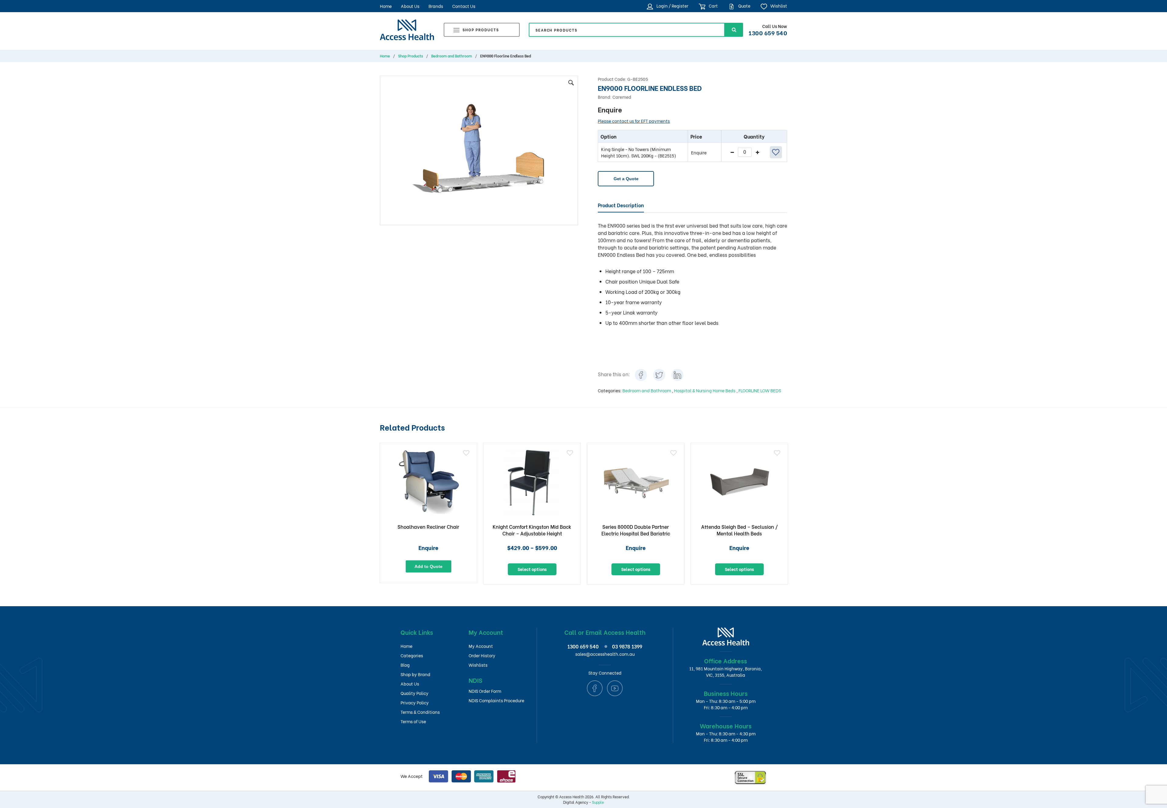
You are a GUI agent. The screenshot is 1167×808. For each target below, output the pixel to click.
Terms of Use (413, 721)
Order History (482, 655)
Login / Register (672, 5)
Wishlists (478, 665)
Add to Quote (428, 566)
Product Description (621, 204)
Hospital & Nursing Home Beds (705, 390)
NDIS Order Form (485, 691)
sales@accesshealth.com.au (605, 654)
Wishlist (778, 5)
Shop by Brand (415, 674)
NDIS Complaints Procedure (496, 700)
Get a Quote (626, 178)
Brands (436, 6)
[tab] (621, 205)
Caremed (621, 97)
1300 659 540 (768, 32)
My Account (481, 646)
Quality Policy (415, 693)
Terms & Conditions (420, 712)
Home (386, 6)
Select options (532, 569)
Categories (412, 655)
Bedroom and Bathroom (451, 56)
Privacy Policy (415, 702)
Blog (405, 665)
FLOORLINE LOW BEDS (759, 390)
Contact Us (463, 6)
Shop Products (481, 29)
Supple (598, 802)
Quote (743, 5)
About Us (410, 6)
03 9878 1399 (627, 646)
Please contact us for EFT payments (634, 121)
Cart (713, 5)
